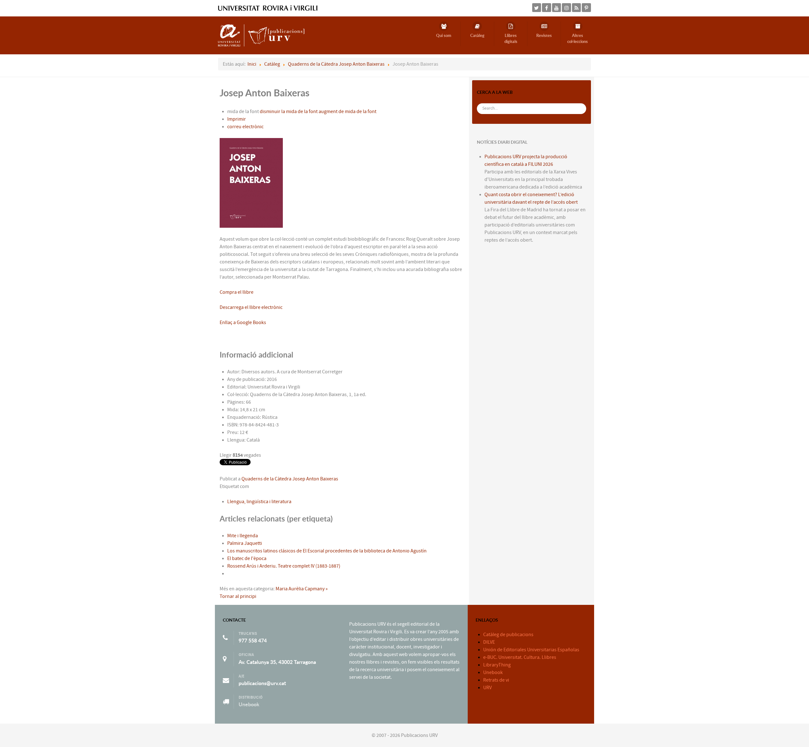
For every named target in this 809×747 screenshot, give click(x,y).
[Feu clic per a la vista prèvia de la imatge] (251, 182)
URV (487, 687)
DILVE (489, 642)
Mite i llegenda (242, 536)
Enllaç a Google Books (243, 322)
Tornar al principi (238, 596)
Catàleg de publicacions (508, 634)
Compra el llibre (236, 292)
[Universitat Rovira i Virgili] (268, 8)
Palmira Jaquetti (244, 543)
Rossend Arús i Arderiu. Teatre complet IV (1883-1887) (283, 566)
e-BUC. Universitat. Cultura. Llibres (519, 657)
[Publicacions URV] (261, 35)
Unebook (249, 704)
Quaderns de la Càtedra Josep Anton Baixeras (289, 479)
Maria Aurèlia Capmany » (302, 589)
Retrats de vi (496, 680)
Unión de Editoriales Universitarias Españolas (531, 650)
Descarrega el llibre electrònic (251, 307)
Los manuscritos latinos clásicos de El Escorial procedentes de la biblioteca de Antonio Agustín (327, 551)
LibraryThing (497, 665)
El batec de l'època (246, 558)
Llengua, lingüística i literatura (259, 501)
